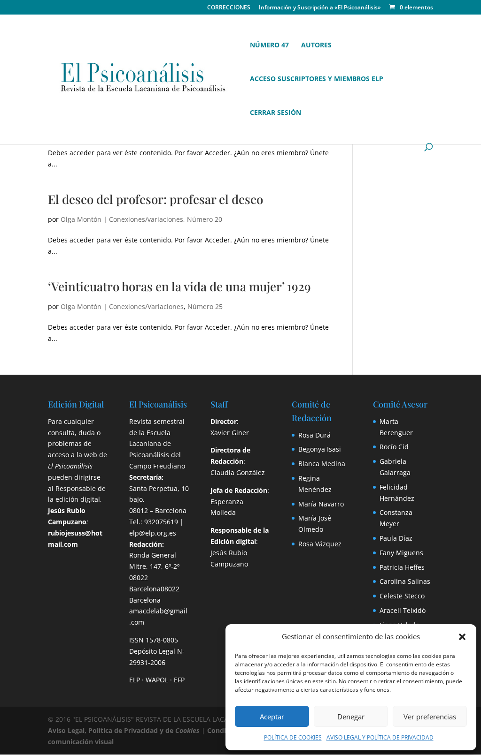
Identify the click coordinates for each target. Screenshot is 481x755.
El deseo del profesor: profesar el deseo (155, 199)
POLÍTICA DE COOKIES (293, 737)
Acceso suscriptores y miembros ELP (316, 79)
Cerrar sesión (275, 113)
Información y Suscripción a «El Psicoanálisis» (320, 8)
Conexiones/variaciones (146, 219)
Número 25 (205, 306)
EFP (179, 679)
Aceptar (272, 716)
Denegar (351, 716)
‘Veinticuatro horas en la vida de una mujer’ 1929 (179, 286)
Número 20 (204, 219)
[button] (462, 637)
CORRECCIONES (228, 8)
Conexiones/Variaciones (146, 306)
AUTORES (316, 45)
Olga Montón (81, 219)
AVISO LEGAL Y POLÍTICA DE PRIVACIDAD (380, 737)
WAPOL (157, 679)
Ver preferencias (429, 716)
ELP (134, 679)
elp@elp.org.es (152, 532)
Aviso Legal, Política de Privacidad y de (124, 730)
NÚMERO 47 (269, 45)
